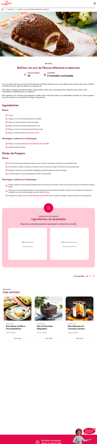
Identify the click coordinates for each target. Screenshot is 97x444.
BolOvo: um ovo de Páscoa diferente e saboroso (33, 9)
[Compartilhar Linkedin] (94, 276)
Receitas (11, 9)
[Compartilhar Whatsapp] (87, 276)
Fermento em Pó (33, 133)
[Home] (2, 9)
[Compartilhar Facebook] (90, 276)
